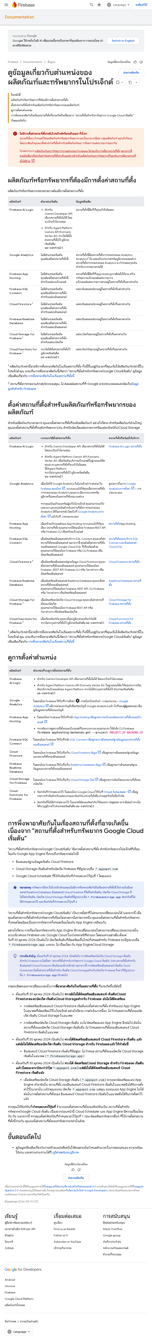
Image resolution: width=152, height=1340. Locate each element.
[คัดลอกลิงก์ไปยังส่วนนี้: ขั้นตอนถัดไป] (45, 1137)
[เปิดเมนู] (6, 5)
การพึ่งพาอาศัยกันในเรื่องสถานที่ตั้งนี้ (51, 376)
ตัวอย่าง (9, 1235)
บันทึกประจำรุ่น (112, 1241)
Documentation (19, 17)
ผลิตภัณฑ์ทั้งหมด (15, 1305)
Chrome (10, 1286)
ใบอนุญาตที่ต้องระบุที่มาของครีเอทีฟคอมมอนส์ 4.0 (70, 1186)
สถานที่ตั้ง (125, 446)
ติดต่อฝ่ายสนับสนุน (114, 1222)
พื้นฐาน (51, 62)
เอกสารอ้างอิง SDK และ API (20, 1229)
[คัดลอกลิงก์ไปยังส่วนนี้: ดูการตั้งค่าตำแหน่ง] (61, 658)
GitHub (9, 1248)
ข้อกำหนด (10, 1321)
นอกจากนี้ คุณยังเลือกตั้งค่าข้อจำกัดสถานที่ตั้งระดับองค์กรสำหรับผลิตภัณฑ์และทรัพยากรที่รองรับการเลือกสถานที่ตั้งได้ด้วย (78, 156)
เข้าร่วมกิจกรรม (62, 1248)
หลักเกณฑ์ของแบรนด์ (115, 1248)
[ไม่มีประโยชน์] (141, 62)
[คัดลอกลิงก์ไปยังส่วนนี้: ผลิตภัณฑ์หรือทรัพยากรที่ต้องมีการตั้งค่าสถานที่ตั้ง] (140, 180)
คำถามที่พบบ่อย (112, 1254)
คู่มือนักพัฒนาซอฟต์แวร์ (18, 1222)
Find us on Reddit (64, 1229)
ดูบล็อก (58, 1222)
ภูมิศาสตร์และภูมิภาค (65, 1152)
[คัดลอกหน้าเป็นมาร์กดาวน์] (130, 82)
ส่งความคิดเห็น (131, 72)
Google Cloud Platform (19, 1299)
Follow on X (61, 1235)
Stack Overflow (112, 1229)
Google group (112, 1235)
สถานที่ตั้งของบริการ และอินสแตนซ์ (123, 542)
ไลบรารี (9, 1241)
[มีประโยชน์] (135, 62)
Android (10, 1280)
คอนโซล (51, 488)
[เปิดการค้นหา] (91, 4)
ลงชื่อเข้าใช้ (141, 5)
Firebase (13, 62)
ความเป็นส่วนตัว (29, 1321)
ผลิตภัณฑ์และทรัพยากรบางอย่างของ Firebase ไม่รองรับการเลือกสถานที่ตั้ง (77, 151)
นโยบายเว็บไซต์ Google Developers (87, 1190)
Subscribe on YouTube (67, 1241)
